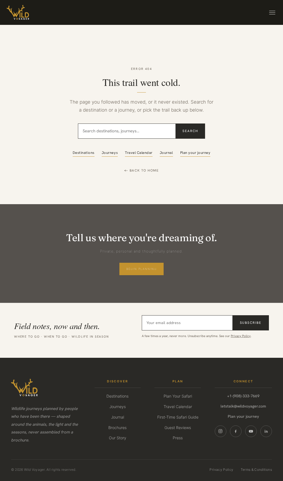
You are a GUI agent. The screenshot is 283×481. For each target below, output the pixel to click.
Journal (166, 152)
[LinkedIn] (266, 431)
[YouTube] (251, 431)
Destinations (84, 152)
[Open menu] (272, 12)
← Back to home (141, 170)
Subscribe (250, 322)
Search (190, 131)
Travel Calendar (139, 152)
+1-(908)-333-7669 (243, 395)
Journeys (110, 152)
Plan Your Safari (178, 396)
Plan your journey (195, 152)
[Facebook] (236, 431)
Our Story (117, 437)
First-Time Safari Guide (177, 417)
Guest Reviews (177, 427)
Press (178, 437)
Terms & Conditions (256, 469)
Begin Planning (141, 268)
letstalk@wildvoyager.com (243, 406)
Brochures (117, 427)
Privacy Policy (241, 336)
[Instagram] (220, 431)
